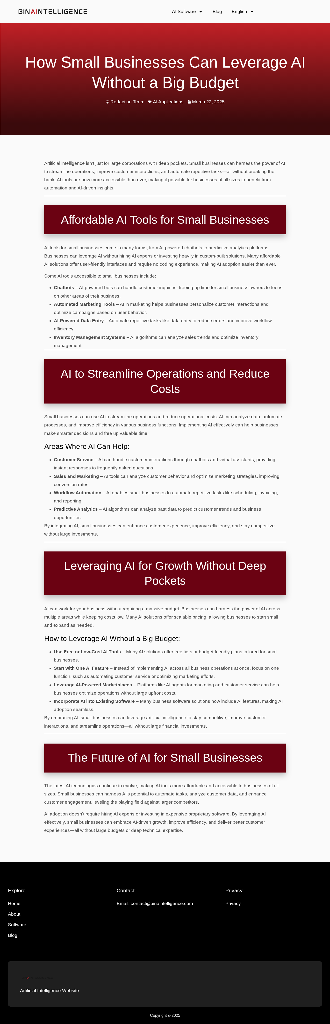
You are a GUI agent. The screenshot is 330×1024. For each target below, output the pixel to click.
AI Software (184, 11)
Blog (217, 11)
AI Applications (168, 101)
